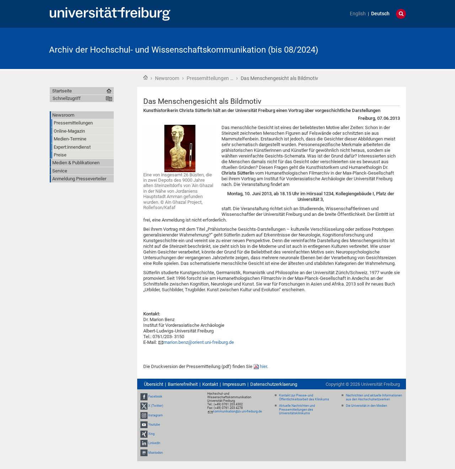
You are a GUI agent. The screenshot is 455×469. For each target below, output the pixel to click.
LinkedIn (154, 443)
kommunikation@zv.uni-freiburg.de (237, 411)
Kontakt (210, 384)
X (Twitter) (155, 406)
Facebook (155, 396)
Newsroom (167, 78)
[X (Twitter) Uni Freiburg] (144, 406)
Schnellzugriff (67, 98)
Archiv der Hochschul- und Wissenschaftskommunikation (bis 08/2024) (183, 50)
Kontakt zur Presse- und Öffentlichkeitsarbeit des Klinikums (304, 397)
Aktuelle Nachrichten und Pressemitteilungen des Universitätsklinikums (297, 409)
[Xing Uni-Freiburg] (144, 434)
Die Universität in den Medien (366, 405)
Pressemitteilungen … (210, 78)
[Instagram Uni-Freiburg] (144, 415)
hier (263, 366)
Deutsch (380, 14)
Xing (151, 434)
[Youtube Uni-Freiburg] (144, 424)
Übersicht (153, 384)
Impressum (234, 384)
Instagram (155, 415)
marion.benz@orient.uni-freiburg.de (199, 342)
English (358, 14)
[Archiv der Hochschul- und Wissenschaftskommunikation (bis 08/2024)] (371, 47)
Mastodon (155, 452)
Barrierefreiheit (183, 384)
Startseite (145, 77)
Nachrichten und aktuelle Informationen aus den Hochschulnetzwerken (374, 397)
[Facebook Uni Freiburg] (144, 396)
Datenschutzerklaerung (273, 384)
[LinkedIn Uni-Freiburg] (144, 443)
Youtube (154, 424)
